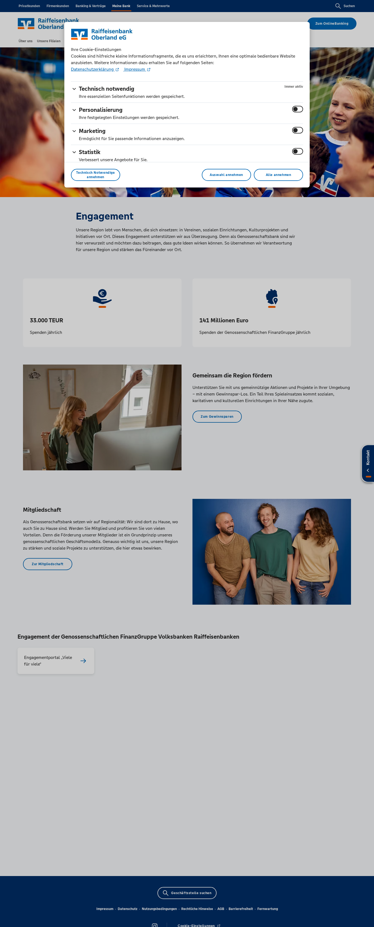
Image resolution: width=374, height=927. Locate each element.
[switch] (297, 109)
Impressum (134, 69)
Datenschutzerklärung (93, 69)
